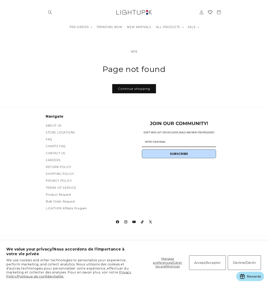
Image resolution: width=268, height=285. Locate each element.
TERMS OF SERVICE (61, 188)
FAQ (49, 139)
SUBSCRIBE (179, 154)
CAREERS (53, 160)
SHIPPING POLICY (60, 174)
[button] (50, 12)
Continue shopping (134, 89)
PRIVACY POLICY (59, 180)
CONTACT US (55, 153)
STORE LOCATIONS (60, 132)
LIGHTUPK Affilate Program (66, 208)
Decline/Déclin (244, 263)
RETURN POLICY (58, 167)
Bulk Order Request (60, 201)
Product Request (58, 194)
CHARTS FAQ (56, 146)
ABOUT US (54, 125)
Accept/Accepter (207, 263)
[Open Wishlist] (210, 12)
